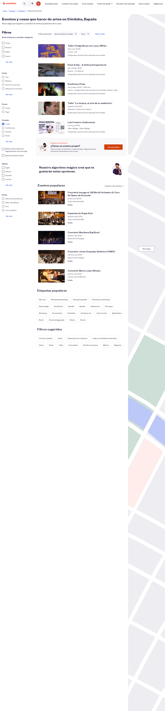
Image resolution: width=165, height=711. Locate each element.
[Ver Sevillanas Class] (51, 89)
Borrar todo (100, 33)
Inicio (5, 11)
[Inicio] (9, 3)
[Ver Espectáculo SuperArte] (51, 218)
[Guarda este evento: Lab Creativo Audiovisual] (121, 131)
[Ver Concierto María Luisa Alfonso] (51, 276)
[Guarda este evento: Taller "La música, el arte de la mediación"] (121, 112)
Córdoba (21, 11)
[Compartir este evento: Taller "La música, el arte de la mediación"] (117, 112)
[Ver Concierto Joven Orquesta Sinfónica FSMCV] (51, 256)
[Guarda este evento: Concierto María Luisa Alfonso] (121, 280)
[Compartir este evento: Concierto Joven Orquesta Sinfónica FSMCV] (117, 261)
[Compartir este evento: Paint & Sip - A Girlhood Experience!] (117, 74)
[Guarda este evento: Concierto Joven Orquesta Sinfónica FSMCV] (121, 261)
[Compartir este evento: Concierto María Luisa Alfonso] (117, 280)
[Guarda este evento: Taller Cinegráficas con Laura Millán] (121, 55)
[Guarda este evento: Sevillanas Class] (121, 93)
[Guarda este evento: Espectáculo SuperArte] (121, 222)
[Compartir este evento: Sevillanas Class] (117, 93)
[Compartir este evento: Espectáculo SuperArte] (117, 222)
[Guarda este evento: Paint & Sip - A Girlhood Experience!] (121, 74)
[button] (104, 3)
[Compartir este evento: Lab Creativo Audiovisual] (117, 131)
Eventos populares (51, 185)
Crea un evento (113, 147)
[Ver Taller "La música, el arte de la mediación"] (51, 108)
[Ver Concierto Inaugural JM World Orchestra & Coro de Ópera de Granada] (51, 197)
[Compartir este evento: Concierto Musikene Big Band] (117, 241)
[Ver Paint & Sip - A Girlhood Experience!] (51, 70)
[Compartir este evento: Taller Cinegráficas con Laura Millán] (117, 55)
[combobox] (35, 3)
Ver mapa (147, 248)
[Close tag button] (75, 33)
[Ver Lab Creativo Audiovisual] (51, 127)
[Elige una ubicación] (32, 3)
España (12, 11)
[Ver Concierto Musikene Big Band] (51, 237)
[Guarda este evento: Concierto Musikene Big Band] (121, 241)
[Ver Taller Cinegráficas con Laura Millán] (51, 51)
